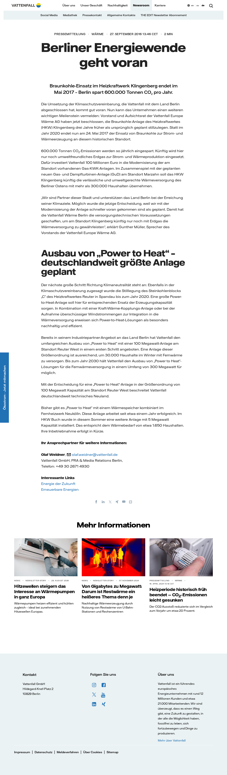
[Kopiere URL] (131, 501)
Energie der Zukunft (58, 483)
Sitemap (112, 752)
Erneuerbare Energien (60, 489)
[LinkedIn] (103, 501)
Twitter (94, 695)
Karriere (160, 5)
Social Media (49, 15)
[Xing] (117, 501)
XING (104, 704)
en (192, 5)
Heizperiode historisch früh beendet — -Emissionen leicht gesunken (178, 595)
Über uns (68, 5)
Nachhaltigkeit (118, 5)
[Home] (26, 5)
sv (197, 5)
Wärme (98, 34)
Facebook (104, 685)
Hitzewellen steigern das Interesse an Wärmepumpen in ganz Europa (44, 591)
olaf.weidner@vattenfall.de (95, 454)
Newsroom (141, 5)
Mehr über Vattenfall (172, 740)
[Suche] (211, 5)
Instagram (94, 685)
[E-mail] (124, 501)
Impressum (22, 752)
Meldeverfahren (68, 752)
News (17, 580)
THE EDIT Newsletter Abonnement (164, 15)
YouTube (104, 695)
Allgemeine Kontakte (121, 15)
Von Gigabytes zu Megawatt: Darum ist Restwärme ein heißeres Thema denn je (112, 591)
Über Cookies (92, 752)
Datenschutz (43, 752)
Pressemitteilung (69, 34)
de (203, 5)
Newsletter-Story (36, 580)
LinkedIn (94, 704)
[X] (110, 501)
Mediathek (70, 15)
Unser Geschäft (91, 5)
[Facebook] (96, 501)
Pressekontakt (92, 15)
